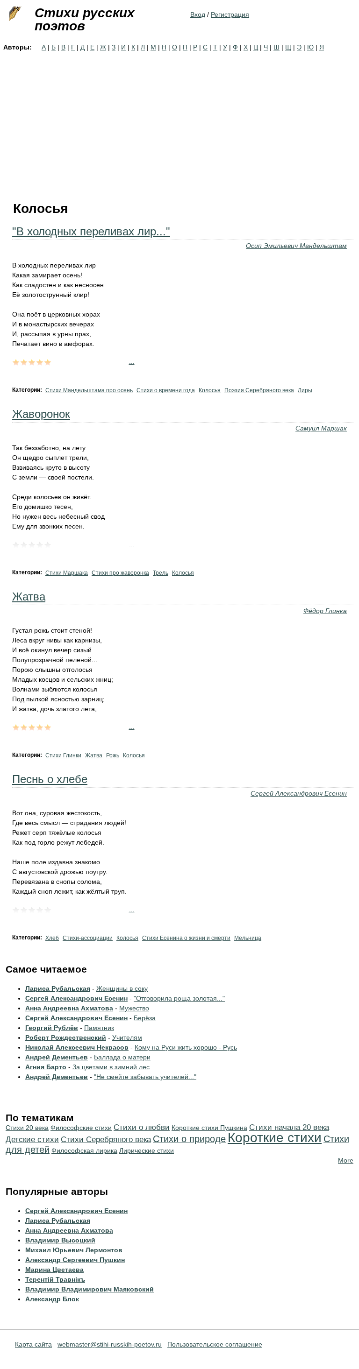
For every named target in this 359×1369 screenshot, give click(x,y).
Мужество (134, 1008)
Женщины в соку (122, 988)
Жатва (28, 596)
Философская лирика (84, 1150)
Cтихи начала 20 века (289, 1127)
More (345, 1160)
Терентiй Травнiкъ (55, 1279)
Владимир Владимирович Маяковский (89, 1289)
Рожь (112, 755)
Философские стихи (81, 1127)
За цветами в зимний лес (111, 1067)
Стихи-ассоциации (88, 938)
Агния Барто (45, 1067)
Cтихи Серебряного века (106, 1139)
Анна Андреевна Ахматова (69, 1008)
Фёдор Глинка (325, 610)
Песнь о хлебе (49, 779)
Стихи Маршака (66, 573)
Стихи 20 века (27, 1127)
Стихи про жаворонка (120, 573)
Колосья (210, 390)
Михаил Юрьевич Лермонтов (73, 1250)
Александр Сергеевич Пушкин (75, 1259)
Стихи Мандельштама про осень (89, 390)
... (132, 361)
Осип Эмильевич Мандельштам (296, 245)
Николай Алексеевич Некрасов (77, 1047)
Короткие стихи (275, 1137)
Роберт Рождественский (65, 1037)
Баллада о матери (122, 1057)
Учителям (127, 1037)
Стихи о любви (142, 1127)
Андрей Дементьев (56, 1057)
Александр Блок (52, 1299)
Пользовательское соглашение (214, 1344)
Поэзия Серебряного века (259, 390)
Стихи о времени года (165, 390)
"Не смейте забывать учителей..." (145, 1076)
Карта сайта (33, 1344)
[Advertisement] (179, 122)
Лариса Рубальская (57, 988)
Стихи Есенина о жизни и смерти (186, 938)
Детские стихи (32, 1139)
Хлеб (52, 938)
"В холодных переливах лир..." (91, 231)
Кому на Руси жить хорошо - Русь (186, 1047)
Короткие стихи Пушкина (209, 1127)
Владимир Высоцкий (60, 1240)
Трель (160, 573)
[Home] (14, 14)
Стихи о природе (189, 1139)
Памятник (99, 1027)
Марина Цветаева (54, 1269)
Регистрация (230, 14)
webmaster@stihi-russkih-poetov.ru (109, 1344)
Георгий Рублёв (51, 1027)
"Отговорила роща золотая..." (179, 998)
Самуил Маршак (321, 428)
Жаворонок (41, 414)
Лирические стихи (146, 1150)
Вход (197, 14)
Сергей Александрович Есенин (299, 793)
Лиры (305, 390)
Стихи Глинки (63, 755)
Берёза (145, 1018)
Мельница (247, 938)
